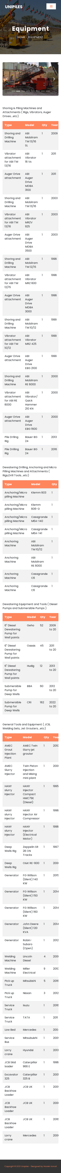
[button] (7, 79)
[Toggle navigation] (51, 6)
